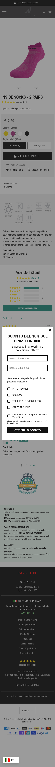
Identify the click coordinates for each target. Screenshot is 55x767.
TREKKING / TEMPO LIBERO (26, 401)
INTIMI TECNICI (20, 388)
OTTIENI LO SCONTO (27, 430)
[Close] (50, 330)
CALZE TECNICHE (21, 407)
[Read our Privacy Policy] (46, 421)
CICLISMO (17, 395)
